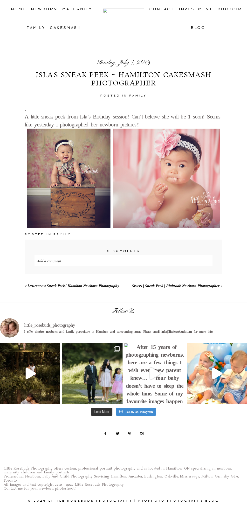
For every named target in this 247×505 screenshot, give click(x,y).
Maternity (77, 9)
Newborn (44, 9)
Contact (161, 9)
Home (18, 9)
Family (36, 28)
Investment (196, 9)
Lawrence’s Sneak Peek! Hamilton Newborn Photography (73, 285)
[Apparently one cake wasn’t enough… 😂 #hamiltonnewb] (217, 373)
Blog (198, 28)
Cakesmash (65, 28)
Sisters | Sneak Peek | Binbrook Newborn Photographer (176, 285)
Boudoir (230, 9)
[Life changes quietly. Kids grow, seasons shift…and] (92, 373)
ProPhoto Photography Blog (178, 500)
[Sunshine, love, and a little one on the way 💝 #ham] (30, 373)
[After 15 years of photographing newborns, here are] (154, 373)
